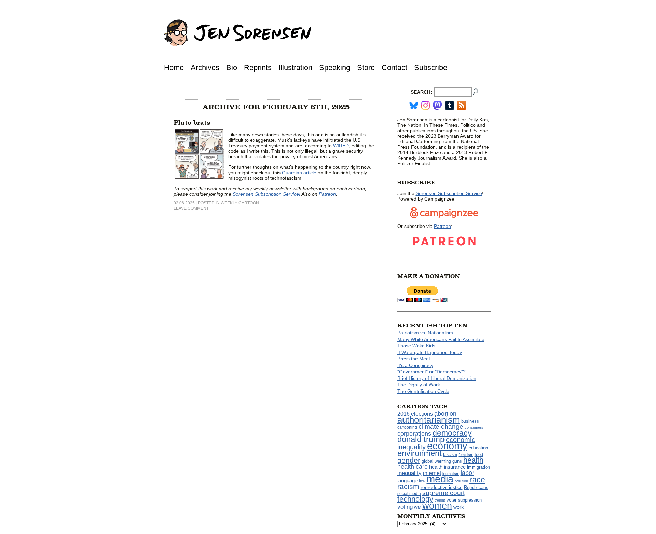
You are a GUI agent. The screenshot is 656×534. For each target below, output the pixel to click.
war (417, 507)
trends (440, 500)
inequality (409, 472)
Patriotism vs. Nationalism (425, 333)
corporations (414, 433)
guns (457, 461)
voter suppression (464, 500)
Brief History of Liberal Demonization (436, 378)
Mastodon (437, 105)
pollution (461, 481)
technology (415, 499)
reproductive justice (442, 487)
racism (408, 486)
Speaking (334, 67)
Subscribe (430, 67)
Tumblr (449, 105)
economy (447, 445)
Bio (231, 67)
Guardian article (299, 172)
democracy (452, 432)
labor (467, 472)
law (422, 481)
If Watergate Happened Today (429, 352)
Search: (421, 92)
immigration (478, 467)
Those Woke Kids (416, 345)
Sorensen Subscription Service (449, 193)
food (479, 454)
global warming (436, 461)
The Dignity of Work (418, 384)
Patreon (327, 194)
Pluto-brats (192, 122)
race (477, 479)
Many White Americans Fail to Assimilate (440, 339)
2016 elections (415, 414)
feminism (466, 455)
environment (419, 453)
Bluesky (413, 105)
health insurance (447, 467)
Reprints (258, 67)
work (458, 507)
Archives (205, 67)
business (470, 421)
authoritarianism (428, 419)
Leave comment (191, 208)
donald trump (421, 439)
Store (366, 67)
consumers (474, 427)
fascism (450, 454)
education (478, 447)
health (473, 460)
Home (174, 67)
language (407, 480)
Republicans (476, 487)
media (440, 479)
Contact (394, 67)
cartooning (407, 427)
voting (405, 507)
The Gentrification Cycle (423, 391)
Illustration (295, 67)
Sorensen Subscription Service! (266, 194)
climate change (441, 426)
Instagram (425, 105)
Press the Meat (413, 358)
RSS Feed (461, 105)
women (437, 506)
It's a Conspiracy (415, 365)
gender (408, 460)
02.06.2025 (184, 203)
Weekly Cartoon (240, 203)
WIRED (341, 145)
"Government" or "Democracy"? (431, 371)
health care (412, 466)
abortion (445, 413)
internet (432, 473)
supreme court (443, 492)
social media (409, 493)
